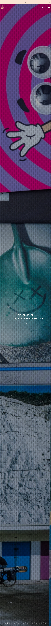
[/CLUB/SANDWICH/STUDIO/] (8, 7)
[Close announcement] (50, 2)
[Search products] (42, 7)
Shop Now (25, 323)
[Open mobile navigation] (49, 7)
